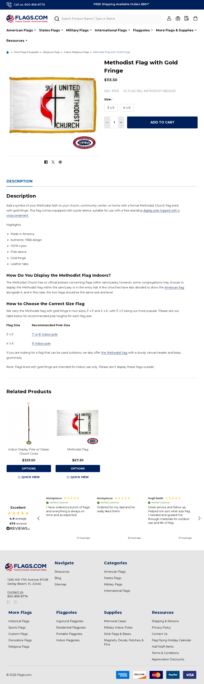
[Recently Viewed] (186, 18)
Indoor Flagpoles (67, 640)
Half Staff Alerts (163, 646)
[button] (39, 518)
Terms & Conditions (165, 653)
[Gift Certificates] (178, 18)
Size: (109, 99)
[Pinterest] (60, 162)
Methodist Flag (77, 449)
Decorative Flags (20, 640)
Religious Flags (18, 646)
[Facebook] (46, 162)
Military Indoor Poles (118, 627)
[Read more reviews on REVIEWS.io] (18, 529)
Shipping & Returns (165, 621)
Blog (58, 578)
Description (19, 181)
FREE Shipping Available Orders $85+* (121, 4)
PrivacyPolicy (161, 627)
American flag (174, 287)
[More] (35, 30)
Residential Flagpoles (71, 627)
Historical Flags (18, 621)
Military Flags (77, 30)
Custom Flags (18, 634)
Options (29, 468)
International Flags (111, 30)
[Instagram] (15, 602)
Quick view (30, 477)
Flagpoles (141, 30)
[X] (53, 162)
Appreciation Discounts (168, 659)
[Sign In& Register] (169, 18)
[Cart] (195, 18)
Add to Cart (162, 122)
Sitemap (60, 584)
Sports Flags (17, 627)
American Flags (19, 30)
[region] (119, 518)
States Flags (49, 30)
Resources (15, 41)
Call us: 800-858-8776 (29, 4)
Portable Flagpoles (69, 634)
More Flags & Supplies (174, 30)
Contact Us (159, 634)
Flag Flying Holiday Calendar (171, 640)
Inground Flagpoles (69, 621)
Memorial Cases (115, 621)
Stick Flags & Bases (117, 634)
